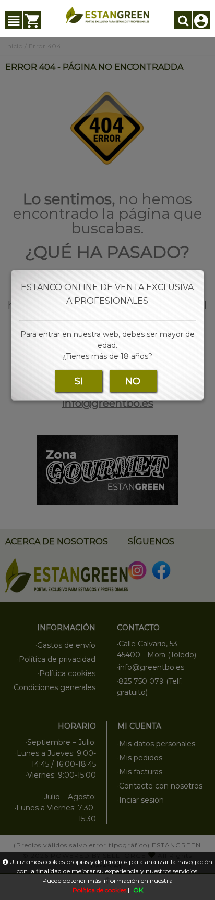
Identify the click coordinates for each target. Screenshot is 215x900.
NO (132, 381)
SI (79, 381)
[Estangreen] (108, 15)
